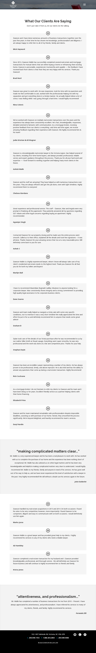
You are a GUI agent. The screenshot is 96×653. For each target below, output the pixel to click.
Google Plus (80, 634)
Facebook (85, 634)
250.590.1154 (34, 638)
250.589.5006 (63, 638)
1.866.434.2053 (49, 638)
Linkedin (75, 634)
